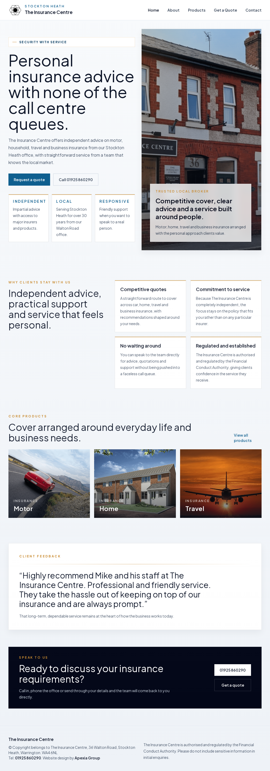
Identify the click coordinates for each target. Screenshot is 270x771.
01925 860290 (233, 670)
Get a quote (232, 685)
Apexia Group (87, 757)
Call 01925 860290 (76, 179)
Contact (253, 10)
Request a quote (29, 179)
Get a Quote (225, 10)
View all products (243, 438)
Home (153, 10)
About (173, 10)
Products (196, 10)
